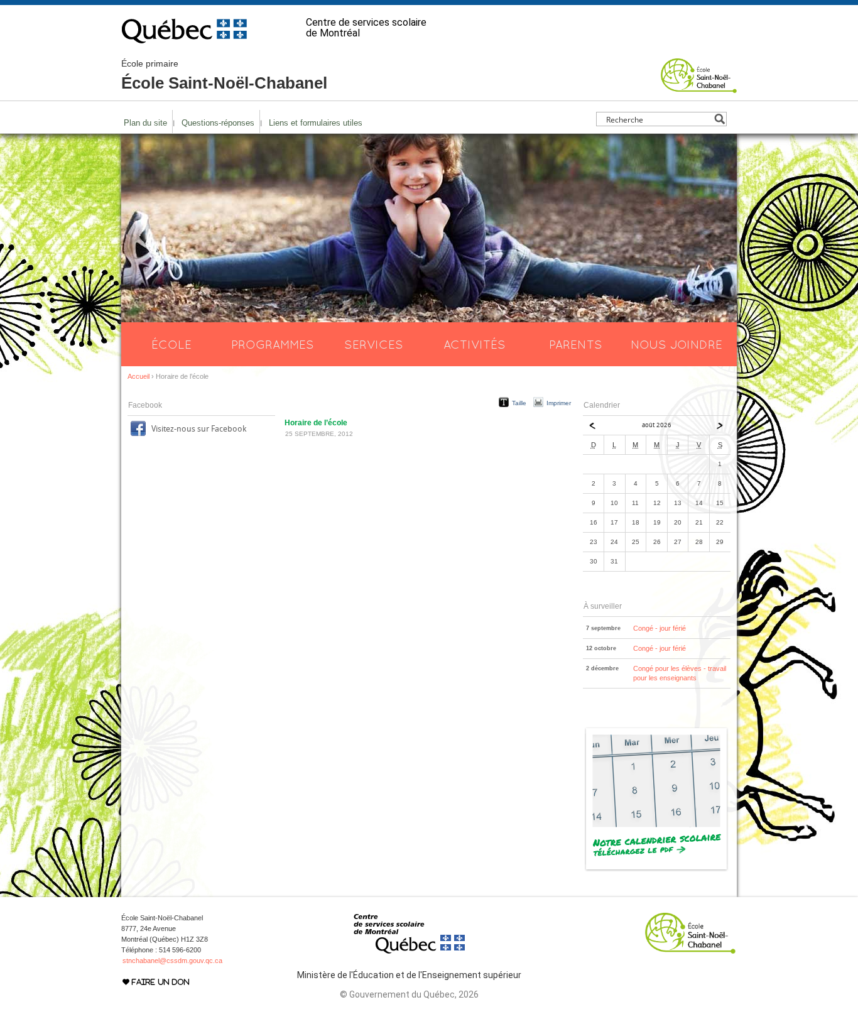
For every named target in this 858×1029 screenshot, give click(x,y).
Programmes (272, 344)
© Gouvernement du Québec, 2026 (409, 994)
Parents (575, 344)
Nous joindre (676, 344)
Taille (519, 403)
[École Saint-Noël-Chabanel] (699, 87)
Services (373, 344)
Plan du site (145, 123)
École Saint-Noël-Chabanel (224, 75)
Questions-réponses (218, 123)
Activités (474, 344)
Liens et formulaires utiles (315, 123)
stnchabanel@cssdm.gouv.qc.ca (172, 960)
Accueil (138, 376)
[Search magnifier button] (719, 119)
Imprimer (558, 403)
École (171, 344)
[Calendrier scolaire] (656, 869)
